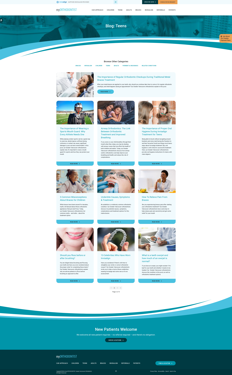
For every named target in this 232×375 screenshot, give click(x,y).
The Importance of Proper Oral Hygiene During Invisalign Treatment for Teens (157, 131)
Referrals (161, 10)
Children (110, 10)
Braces (138, 10)
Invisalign (149, 10)
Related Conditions (149, 65)
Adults (129, 10)
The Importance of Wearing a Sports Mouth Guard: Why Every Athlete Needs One (74, 131)
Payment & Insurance (130, 65)
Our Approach (97, 10)
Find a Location (164, 363)
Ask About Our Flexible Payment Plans (226, 38)
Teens (120, 10)
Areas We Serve (149, 2)
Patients (172, 10)
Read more (104, 91)
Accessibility (161, 371)
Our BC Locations (114, 340)
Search (167, 371)
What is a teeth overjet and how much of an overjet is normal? (155, 258)
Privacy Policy (153, 371)
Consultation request (167, 2)
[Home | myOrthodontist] (116, 356)
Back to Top (173, 371)
